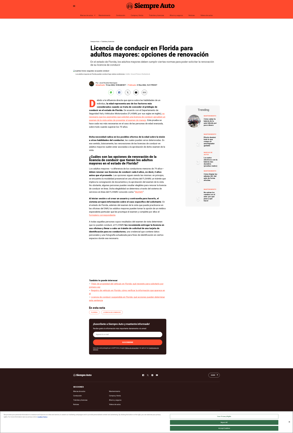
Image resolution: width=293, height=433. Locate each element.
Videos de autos (207, 15)
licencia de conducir (112, 312)
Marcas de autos (86, 15)
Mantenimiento (104, 15)
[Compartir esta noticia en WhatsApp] (111, 92)
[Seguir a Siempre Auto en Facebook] (143, 375)
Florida (94, 312)
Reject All (224, 422)
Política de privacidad (131, 348)
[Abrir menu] (74, 6)
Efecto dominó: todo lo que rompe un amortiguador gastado (210, 141)
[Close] (289, 421)
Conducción (120, 15)
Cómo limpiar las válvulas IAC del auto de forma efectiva (210, 177)
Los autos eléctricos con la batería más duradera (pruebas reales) (210, 162)
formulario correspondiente (102, 215)
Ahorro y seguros (176, 15)
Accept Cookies (224, 428)
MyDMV (139, 192)
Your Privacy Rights (224, 416)
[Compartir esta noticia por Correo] (136, 92)
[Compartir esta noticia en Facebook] (119, 92)
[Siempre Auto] (150, 6)
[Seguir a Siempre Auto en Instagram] (152, 375)
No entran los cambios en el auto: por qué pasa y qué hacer (209, 196)
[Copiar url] (144, 92)
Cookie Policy (42, 417)
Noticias (192, 15)
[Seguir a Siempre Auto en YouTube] (157, 375)
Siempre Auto (94, 41)
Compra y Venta (137, 15)
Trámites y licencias (156, 15)
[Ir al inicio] (82, 375)
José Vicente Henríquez (108, 83)
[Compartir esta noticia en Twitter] (127, 92)
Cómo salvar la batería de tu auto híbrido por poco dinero (210, 122)
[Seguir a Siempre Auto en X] (147, 375)
